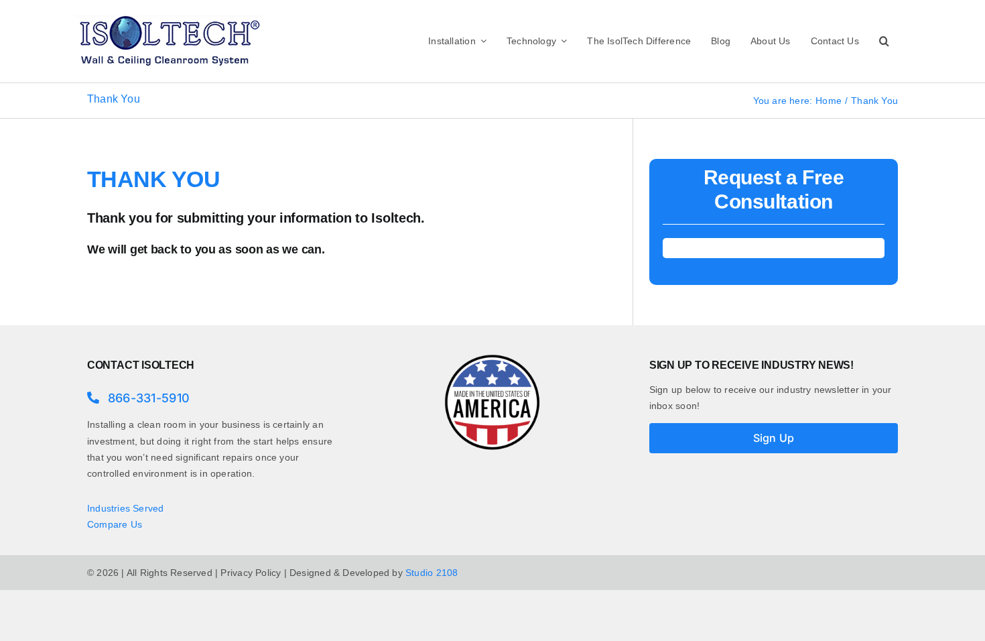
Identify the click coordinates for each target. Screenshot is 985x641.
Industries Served (125, 508)
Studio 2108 (431, 572)
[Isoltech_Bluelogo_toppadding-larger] (168, 18)
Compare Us (114, 524)
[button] (884, 41)
